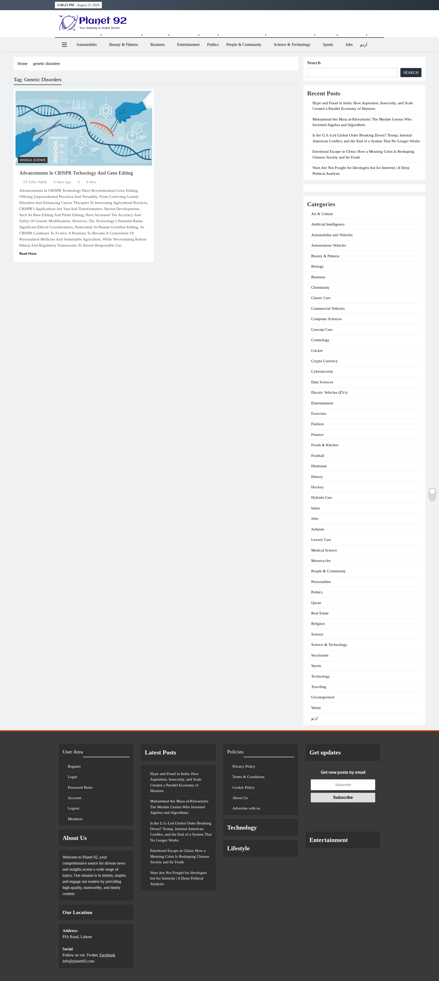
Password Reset (80, 787)
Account (74, 798)
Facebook (107, 955)
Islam (315, 508)
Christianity (320, 287)
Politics (213, 44)
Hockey (317, 487)
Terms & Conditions (248, 777)
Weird (316, 708)
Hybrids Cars (321, 497)
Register (74, 766)
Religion (318, 624)
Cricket (317, 351)
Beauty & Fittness (123, 44)
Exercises (318, 413)
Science (317, 634)
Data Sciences (322, 382)
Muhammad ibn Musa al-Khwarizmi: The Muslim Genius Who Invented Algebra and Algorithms (179, 807)
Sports (328, 44)
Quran (316, 603)
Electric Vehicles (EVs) (329, 392)
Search (314, 62)
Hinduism (319, 466)
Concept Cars (322, 330)
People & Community (243, 44)
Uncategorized (322, 697)
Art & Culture (322, 214)
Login (72, 777)
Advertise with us (246, 808)
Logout (73, 808)
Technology (320, 676)
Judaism (317, 529)
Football (317, 456)
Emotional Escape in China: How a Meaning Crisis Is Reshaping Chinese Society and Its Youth (179, 856)
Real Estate (320, 613)
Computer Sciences (326, 319)
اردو (363, 44)
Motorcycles (321, 561)
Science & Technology (292, 44)
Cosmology (320, 340)
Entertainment (188, 44)
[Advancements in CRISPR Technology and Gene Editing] (83, 128)
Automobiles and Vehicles (332, 235)
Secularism (319, 655)
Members (75, 819)
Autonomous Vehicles (328, 245)
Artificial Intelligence (328, 224)
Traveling (318, 687)
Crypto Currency (324, 361)
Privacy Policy (243, 766)
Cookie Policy (243, 787)
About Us (240, 798)
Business (157, 44)
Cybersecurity (322, 371)
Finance (317, 435)
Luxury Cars (321, 540)
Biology (317, 266)
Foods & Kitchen (324, 445)
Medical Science (33, 160)
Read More (28, 253)
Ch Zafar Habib (35, 181)
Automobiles (86, 44)
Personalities (321, 582)
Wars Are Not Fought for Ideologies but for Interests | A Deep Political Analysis (178, 878)
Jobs (349, 44)
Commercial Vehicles (328, 308)
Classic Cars (321, 298)
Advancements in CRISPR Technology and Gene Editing (76, 173)
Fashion (317, 424)
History (317, 477)
